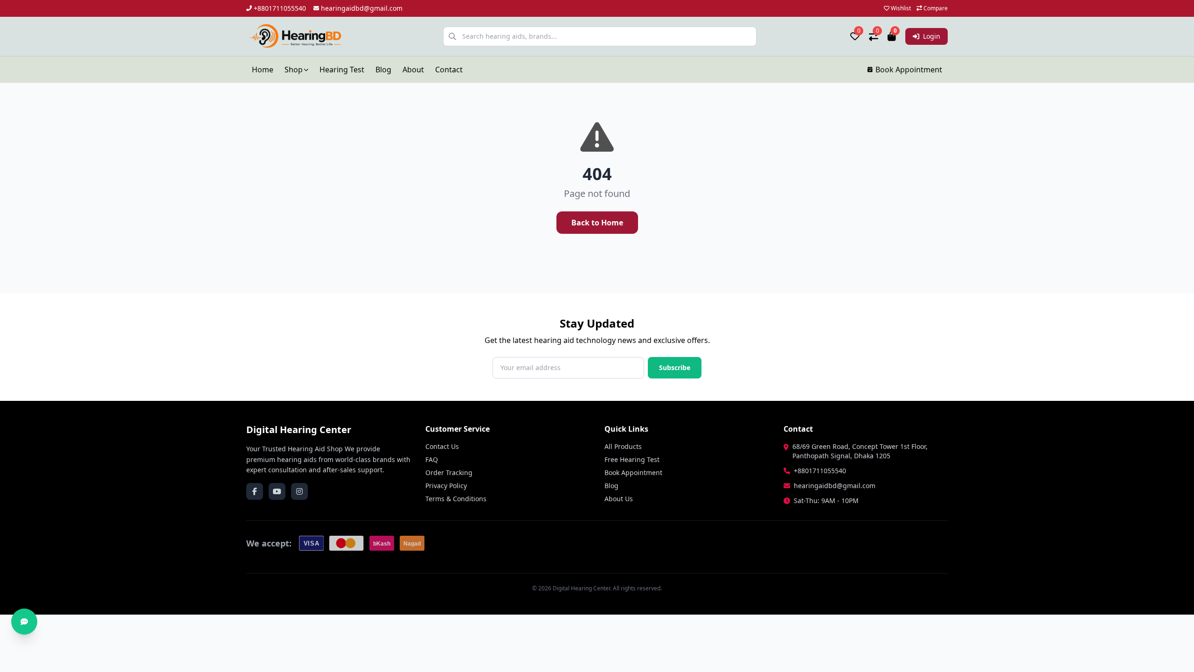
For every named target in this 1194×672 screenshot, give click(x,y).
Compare (935, 8)
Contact (449, 69)
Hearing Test (341, 69)
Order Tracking (448, 472)
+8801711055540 (280, 8)
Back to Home (597, 222)
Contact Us (442, 446)
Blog (383, 69)
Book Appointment (908, 69)
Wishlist (900, 8)
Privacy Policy (446, 485)
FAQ (431, 459)
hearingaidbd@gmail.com (362, 8)
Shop (294, 69)
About (413, 69)
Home (262, 69)
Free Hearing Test (631, 459)
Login (930, 36)
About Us (618, 498)
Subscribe (674, 367)
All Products (623, 446)
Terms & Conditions (455, 498)
